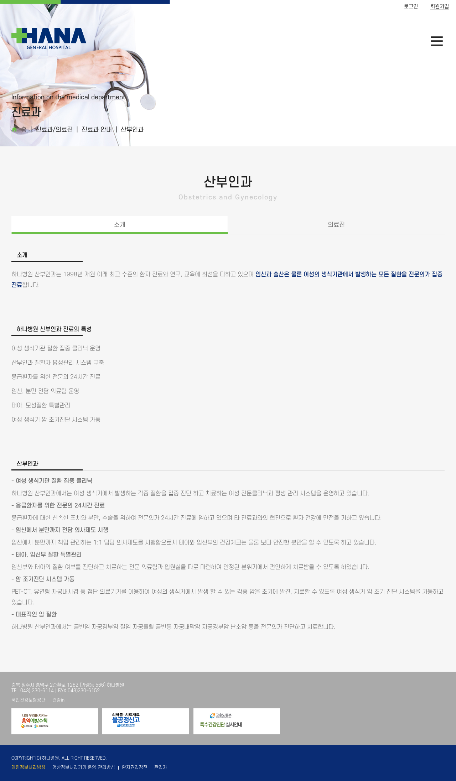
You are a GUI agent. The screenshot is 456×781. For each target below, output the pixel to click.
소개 (119, 225)
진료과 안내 (97, 129)
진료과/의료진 (54, 129)
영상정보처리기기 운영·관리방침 (83, 767)
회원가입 (439, 7)
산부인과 (132, 129)
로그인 (411, 7)
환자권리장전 (134, 767)
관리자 (160, 767)
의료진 (336, 225)
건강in (58, 700)
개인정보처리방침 (28, 767)
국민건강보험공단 (28, 700)
